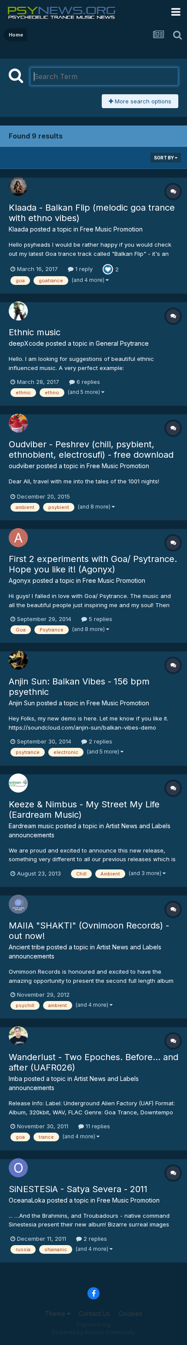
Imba (15, 1078)
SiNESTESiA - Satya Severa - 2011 (78, 1189)
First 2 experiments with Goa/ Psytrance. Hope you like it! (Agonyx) (93, 564)
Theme (56, 1313)
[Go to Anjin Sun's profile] (18, 660)
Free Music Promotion (111, 229)
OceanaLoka (27, 1200)
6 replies (87, 381)
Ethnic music (34, 332)
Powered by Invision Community (93, 1332)
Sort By (164, 157)
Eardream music (31, 825)
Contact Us (94, 1313)
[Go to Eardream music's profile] (18, 783)
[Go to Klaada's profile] (18, 186)
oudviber (22, 465)
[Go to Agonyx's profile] (18, 537)
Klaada (18, 229)
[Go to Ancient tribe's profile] (18, 904)
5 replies (99, 618)
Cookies (130, 1313)
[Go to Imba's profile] (18, 1035)
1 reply (83, 268)
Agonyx (20, 580)
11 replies (97, 1126)
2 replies (99, 741)
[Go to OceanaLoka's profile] (18, 1167)
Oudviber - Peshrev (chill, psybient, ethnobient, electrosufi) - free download (91, 449)
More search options (142, 101)
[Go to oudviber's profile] (18, 423)
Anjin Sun (22, 703)
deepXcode (26, 343)
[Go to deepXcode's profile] (18, 311)
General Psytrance (122, 343)
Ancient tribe (27, 947)
